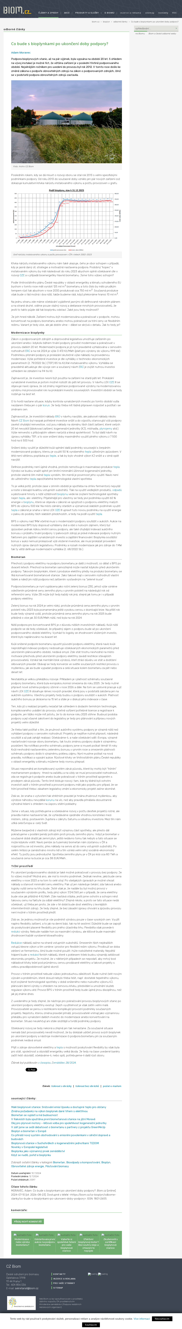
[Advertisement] (156, 59)
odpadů (117, 490)
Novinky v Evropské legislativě (29, 1147)
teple (53, 455)
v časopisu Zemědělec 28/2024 (57, 1062)
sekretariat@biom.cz (26, 1288)
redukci (15, 931)
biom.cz (95, 22)
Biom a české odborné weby (162, 33)
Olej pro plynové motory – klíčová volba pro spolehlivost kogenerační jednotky (58, 1123)
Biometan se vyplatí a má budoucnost (34, 1115)
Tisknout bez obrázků (87, 1086)
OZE (22, 275)
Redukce (16, 942)
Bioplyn (105, 1162)
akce (67, 12)
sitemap (149, 12)
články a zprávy (48, 12)
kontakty (163, 12)
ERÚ (27, 351)
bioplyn (106, 22)
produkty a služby (87, 12)
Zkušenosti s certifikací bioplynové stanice (110, 1243)
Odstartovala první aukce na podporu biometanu (44, 1242)
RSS (174, 12)
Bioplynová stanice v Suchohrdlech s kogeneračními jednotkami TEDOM (55, 1143)
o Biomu (109, 12)
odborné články (120, 22)
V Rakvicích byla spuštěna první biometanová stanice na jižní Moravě (53, 1119)
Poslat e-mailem (112, 1086)
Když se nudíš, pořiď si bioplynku (31, 1155)
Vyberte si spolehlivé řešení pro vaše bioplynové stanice (66, 1245)
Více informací (142, 1318)
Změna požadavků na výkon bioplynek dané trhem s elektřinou (49, 1111)
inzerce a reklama (130, 12)
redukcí (34, 954)
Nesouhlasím (162, 1318)
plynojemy (106, 428)
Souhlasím (91, 1324)
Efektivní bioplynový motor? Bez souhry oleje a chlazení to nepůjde (88, 1245)
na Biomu (140, 33)
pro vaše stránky (64, 1283)
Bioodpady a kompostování (83, 1162)
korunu (50, 800)
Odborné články (14, 29)
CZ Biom (24, 420)
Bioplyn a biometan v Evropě (28, 1131)
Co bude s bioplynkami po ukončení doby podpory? (154, 22)
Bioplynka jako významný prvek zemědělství (38, 1151)
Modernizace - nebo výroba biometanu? (23, 1242)
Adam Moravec (21, 52)
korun (46, 405)
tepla (88, 451)
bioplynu (62, 494)
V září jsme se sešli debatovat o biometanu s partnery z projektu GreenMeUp (58, 1127)
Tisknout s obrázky (61, 1086)
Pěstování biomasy (57, 1166)
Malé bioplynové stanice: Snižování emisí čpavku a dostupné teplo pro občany (58, 1107)
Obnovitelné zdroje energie (27, 1166)
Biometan (59, 1162)
